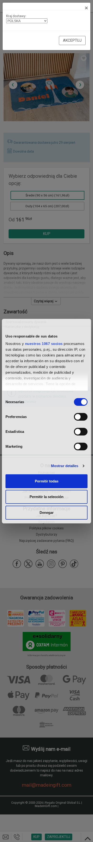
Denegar (47, 512)
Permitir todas (46, 481)
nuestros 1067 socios (44, 344)
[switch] (81, 417)
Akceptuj (72, 40)
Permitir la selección (46, 497)
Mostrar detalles (64, 466)
